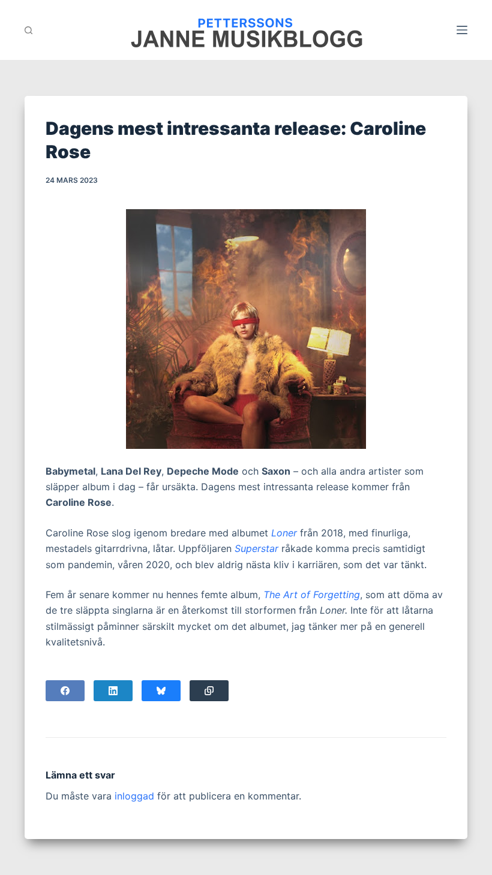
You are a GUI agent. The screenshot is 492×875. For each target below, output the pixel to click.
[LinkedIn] (113, 690)
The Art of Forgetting (311, 595)
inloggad (134, 796)
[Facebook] (65, 690)
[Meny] (462, 30)
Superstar (256, 548)
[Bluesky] (161, 690)
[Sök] (28, 30)
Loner (284, 533)
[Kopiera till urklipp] (209, 690)
